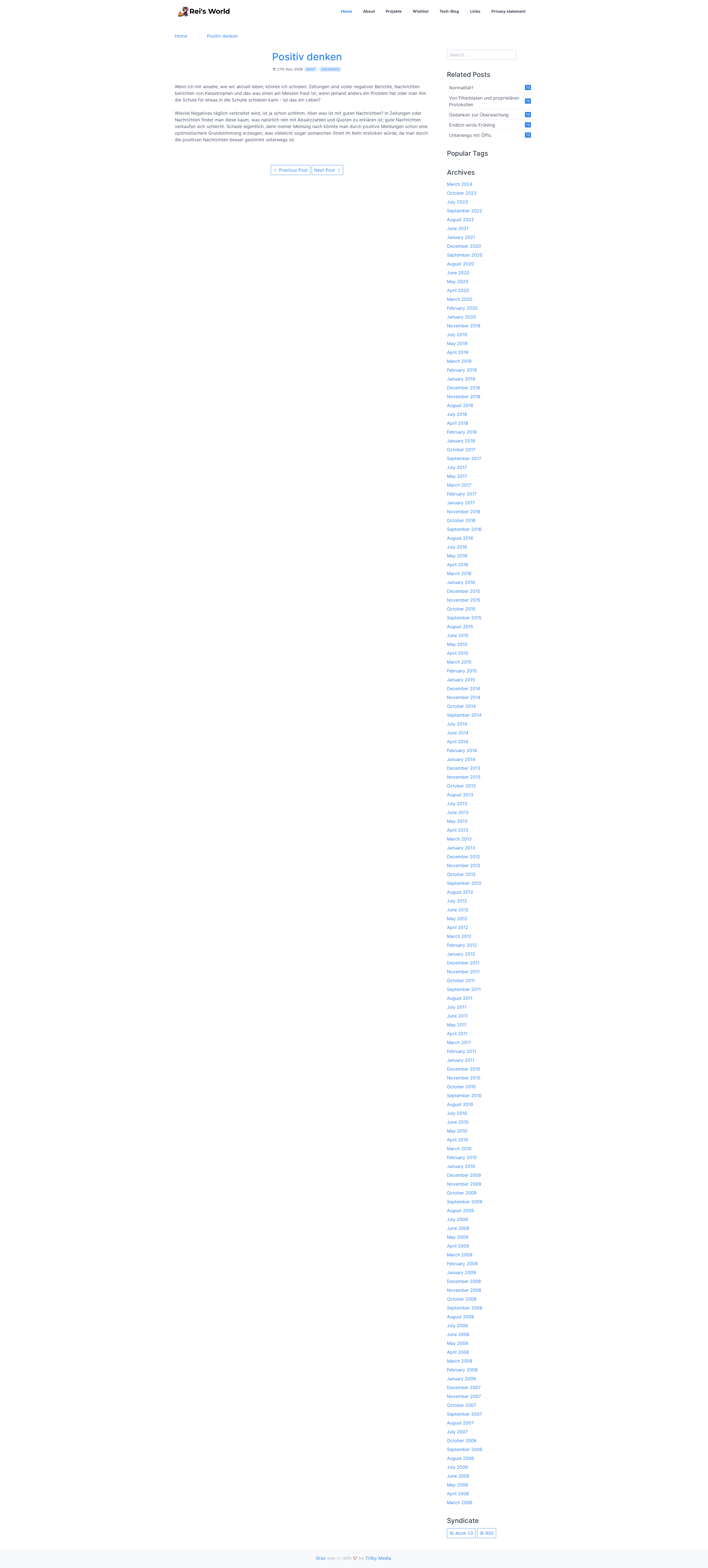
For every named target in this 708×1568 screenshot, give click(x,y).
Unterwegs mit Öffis (470, 135)
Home (346, 11)
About (369, 11)
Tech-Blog (449, 11)
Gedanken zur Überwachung (479, 115)
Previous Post (293, 170)
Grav (321, 1558)
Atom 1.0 (463, 1533)
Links (475, 11)
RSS (489, 1533)
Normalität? (461, 87)
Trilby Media (378, 1558)
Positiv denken (307, 57)
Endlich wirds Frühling (472, 125)
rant (310, 69)
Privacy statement (508, 11)
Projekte (394, 11)
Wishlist (420, 11)
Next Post (325, 170)
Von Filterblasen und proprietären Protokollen (484, 101)
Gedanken (330, 69)
